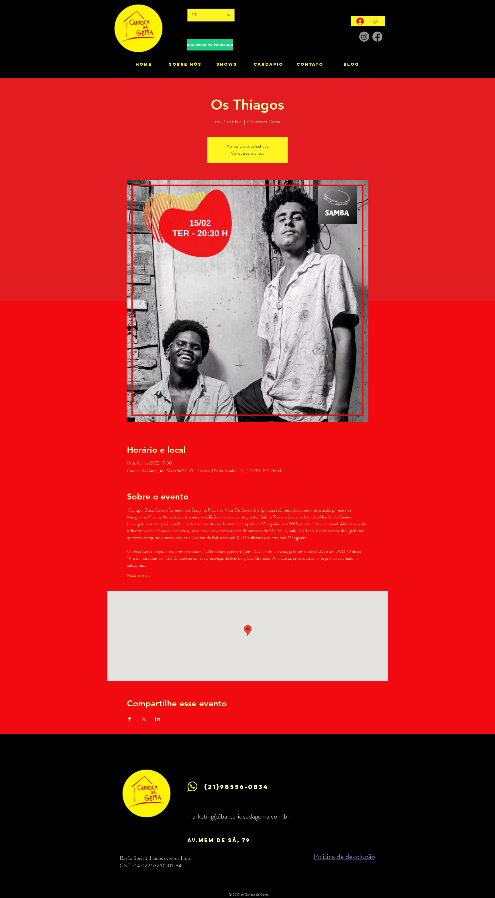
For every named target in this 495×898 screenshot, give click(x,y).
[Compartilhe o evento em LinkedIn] (157, 719)
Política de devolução (344, 856)
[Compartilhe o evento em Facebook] (129, 719)
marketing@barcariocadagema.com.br (238, 816)
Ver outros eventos (247, 153)
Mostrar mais (138, 575)
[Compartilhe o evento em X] (143, 719)
